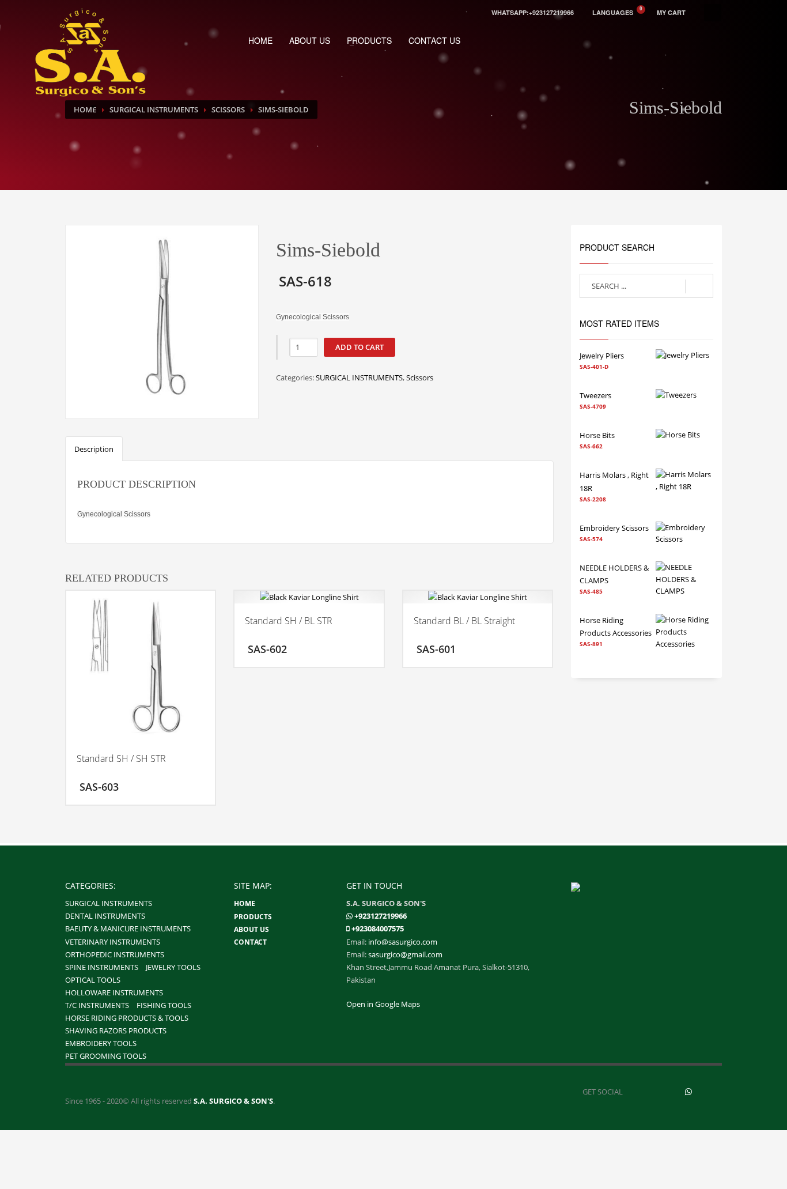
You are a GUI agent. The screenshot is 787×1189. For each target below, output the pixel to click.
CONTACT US (434, 40)
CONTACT (250, 942)
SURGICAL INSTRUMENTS (153, 109)
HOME (260, 40)
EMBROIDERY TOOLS (101, 1043)
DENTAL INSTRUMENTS (105, 916)
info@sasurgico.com (402, 942)
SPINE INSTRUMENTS (101, 967)
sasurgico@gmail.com (405, 954)
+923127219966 (380, 916)
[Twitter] (663, 1091)
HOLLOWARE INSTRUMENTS (114, 992)
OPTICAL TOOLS (92, 980)
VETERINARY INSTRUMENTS (112, 942)
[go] (699, 286)
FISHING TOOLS (164, 1005)
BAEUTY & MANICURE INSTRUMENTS (128, 928)
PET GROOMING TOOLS (105, 1056)
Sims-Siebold (283, 109)
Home (85, 109)
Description (93, 449)
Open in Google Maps (383, 1004)
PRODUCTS (369, 40)
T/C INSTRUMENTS (97, 1005)
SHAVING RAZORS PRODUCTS (116, 1030)
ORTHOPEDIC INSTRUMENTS (114, 954)
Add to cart (359, 347)
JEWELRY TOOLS (173, 967)
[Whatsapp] (349, 916)
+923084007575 (377, 928)
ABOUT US (309, 40)
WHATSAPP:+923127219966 (532, 12)
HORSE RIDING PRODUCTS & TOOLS (126, 1018)
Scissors (228, 109)
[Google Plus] (713, 1091)
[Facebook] (639, 1091)
